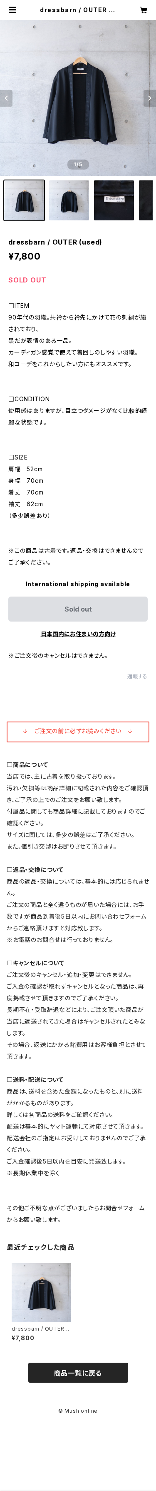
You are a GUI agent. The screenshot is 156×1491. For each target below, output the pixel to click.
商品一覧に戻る (78, 1373)
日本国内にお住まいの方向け (78, 633)
